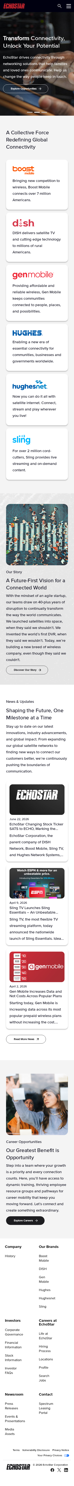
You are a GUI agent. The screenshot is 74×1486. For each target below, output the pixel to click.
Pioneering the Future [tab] (30, 112)
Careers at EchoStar (48, 1322)
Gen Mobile (44, 1280)
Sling (42, 1306)
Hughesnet (47, 1298)
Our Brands (49, 1247)
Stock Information (13, 1358)
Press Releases (11, 1406)
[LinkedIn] (64, 1470)
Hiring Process (45, 1349)
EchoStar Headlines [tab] (44, 112)
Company (13, 1247)
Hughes (44, 1290)
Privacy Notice (60, 1450)
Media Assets (10, 1432)
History (10, 1256)
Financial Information (13, 1345)
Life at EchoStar (45, 1336)
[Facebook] (50, 1470)
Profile (43, 1367)
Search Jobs (44, 1378)
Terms (16, 1450)
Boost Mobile (44, 1258)
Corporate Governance (14, 1332)
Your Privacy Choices (49, 1455)
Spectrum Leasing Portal (46, 1408)
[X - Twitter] (57, 1470)
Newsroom (14, 1394)
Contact (46, 1394)
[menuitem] (20, 1278)
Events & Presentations (15, 1419)
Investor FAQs (11, 1371)
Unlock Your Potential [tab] (37, 112)
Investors (13, 1321)
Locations (46, 1359)
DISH (43, 1269)
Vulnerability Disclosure (36, 1450)
